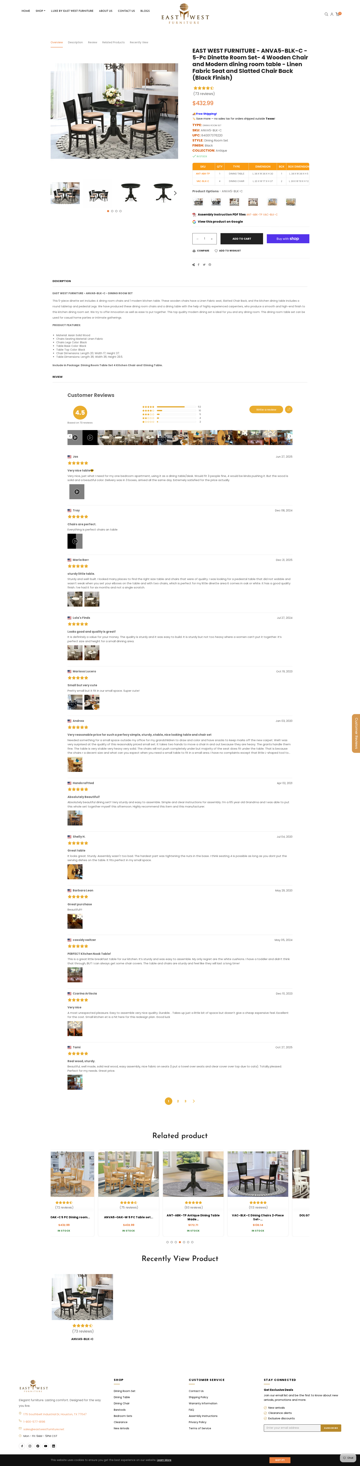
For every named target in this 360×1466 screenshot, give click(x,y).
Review (92, 42)
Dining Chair (122, 1403)
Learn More (164, 1460)
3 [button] (116, 211)
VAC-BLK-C (270, 214)
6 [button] (188, 1242)
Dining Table (122, 1397)
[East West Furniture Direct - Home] (62, 1386)
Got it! (280, 1460)
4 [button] (120, 211)
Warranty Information (203, 1403)
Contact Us (196, 1391)
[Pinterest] (37, 1446)
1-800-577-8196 (34, 1422)
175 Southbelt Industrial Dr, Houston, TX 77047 (55, 1414)
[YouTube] (45, 1446)
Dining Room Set (124, 1391)
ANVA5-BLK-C (82, 1339)
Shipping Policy (198, 1397)
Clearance (121, 1422)
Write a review (266, 410)
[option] (83, 1193)
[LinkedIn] (53, 1446)
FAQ (191, 1410)
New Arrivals (121, 1428)
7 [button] (192, 1242)
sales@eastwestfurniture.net (43, 1429)
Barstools (120, 1410)
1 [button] (108, 211)
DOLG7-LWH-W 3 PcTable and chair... (212, 1217)
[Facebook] (22, 1446)
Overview (57, 42)
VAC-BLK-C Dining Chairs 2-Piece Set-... (147, 1217)
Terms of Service (200, 1428)
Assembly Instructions (203, 1416)
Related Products (113, 42)
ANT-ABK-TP (254, 214)
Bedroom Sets (123, 1416)
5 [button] (184, 1242)
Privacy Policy (197, 1422)
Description (75, 42)
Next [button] (175, 193)
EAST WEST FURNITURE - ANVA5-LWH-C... (277, 1217)
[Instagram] (30, 1446)
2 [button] (112, 211)
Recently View (139, 42)
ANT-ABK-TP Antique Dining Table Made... (82, 1217)
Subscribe (331, 1427)
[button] (288, 409)
